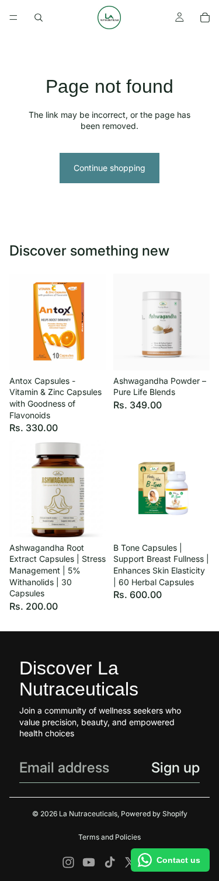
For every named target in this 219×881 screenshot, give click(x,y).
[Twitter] (130, 862)
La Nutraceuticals (88, 813)
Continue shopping (109, 168)
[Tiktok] (110, 862)
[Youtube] (89, 862)
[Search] (38, 17)
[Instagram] (68, 862)
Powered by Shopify (154, 813)
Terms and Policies (109, 837)
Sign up (175, 767)
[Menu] (13, 17)
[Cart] (205, 17)
